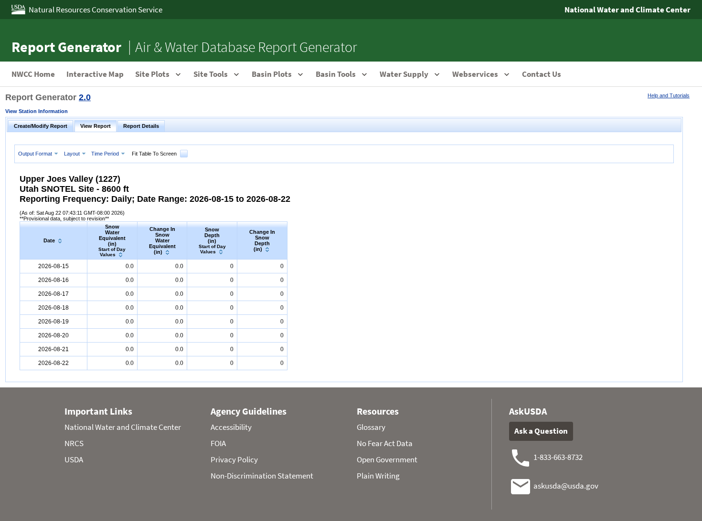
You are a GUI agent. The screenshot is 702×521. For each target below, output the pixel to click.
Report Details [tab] (141, 126)
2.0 (85, 97)
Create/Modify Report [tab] (40, 126)
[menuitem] (39, 153)
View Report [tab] (95, 126)
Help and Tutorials (669, 95)
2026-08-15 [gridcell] (53, 266)
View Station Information (36, 111)
